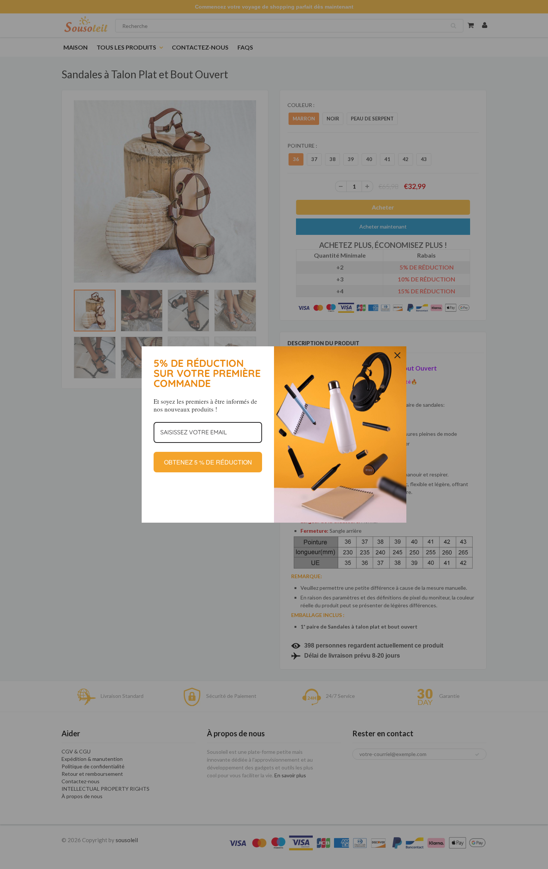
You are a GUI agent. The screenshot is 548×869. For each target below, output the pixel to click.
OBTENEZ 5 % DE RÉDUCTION (208, 462)
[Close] (397, 355)
